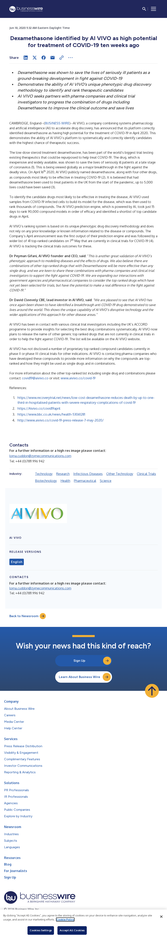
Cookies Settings (41, 930)
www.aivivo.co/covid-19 (78, 378)
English (16, 562)
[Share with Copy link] (61, 57)
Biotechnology (46, 481)
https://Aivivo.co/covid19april (39, 408)
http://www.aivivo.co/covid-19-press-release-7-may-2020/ (61, 420)
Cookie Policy (65, 919)
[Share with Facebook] (43, 57)
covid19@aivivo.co (35, 378)
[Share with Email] (52, 57)
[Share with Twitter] (34, 57)
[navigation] (153, 9)
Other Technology (119, 474)
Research (63, 474)
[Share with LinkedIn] (25, 57)
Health (65, 481)
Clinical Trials (146, 474)
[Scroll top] (152, 691)
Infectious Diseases (88, 474)
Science (105, 481)
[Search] (144, 9)
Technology (44, 474)
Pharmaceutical (85, 481)
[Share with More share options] (70, 57)
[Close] (161, 916)
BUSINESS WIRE (57, 123)
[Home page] (26, 9)
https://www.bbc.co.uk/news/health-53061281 (51, 414)
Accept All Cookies (72, 930)
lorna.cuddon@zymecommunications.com (40, 456)
